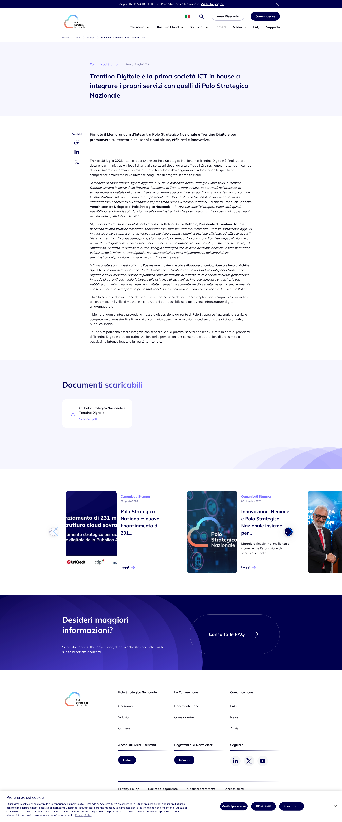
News (234, 717)
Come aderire (184, 717)
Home (65, 37)
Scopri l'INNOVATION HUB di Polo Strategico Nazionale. (171, 4)
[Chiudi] (335, 806)
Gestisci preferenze (233, 806)
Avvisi (234, 728)
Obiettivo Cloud (167, 27)
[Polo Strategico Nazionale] (74, 21)
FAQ (256, 27)
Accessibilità (234, 789)
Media (237, 27)
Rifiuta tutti (263, 806)
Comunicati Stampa (104, 64)
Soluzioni (196, 27)
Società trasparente (163, 789)
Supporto (273, 27)
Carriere (220, 27)
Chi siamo (137, 27)
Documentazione (186, 706)
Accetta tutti (291, 806)
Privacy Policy (128, 789)
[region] (171, 806)
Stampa (91, 37)
